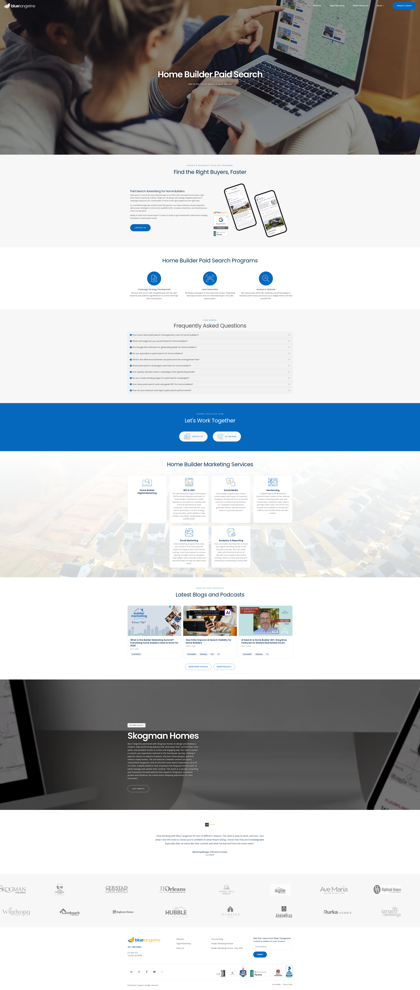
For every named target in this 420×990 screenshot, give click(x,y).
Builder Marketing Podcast (222, 943)
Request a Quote (404, 5)
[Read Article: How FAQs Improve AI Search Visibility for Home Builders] (210, 621)
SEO (212, 654)
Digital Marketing (183, 943)
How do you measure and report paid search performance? (161, 390)
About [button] (380, 5)
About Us (180, 948)
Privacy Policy (287, 984)
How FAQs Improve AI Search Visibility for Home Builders (208, 641)
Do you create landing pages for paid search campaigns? (160, 378)
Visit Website (138, 789)
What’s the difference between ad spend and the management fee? (165, 359)
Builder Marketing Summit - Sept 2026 (227, 948)
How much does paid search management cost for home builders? (165, 335)
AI (218, 654)
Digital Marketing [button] (337, 5)
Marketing (203, 654)
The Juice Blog (217, 939)
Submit (260, 954)
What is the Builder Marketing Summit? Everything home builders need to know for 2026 (154, 642)
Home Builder (136, 654)
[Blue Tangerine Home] (19, 5)
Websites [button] (317, 5)
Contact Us (140, 228)
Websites (180, 939)
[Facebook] (146, 972)
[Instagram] (139, 972)
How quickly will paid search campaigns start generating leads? (163, 372)
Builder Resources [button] (361, 5)
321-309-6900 (230, 436)
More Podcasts (224, 667)
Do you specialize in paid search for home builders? (157, 353)
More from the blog (198, 667)
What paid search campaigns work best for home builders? (161, 365)
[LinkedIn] (131, 972)
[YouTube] (154, 972)
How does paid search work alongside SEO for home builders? (162, 384)
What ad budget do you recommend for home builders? (160, 341)
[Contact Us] (162, 972)
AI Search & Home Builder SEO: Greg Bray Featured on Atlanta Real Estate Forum (264, 641)
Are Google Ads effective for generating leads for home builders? (164, 347)
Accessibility (276, 984)
